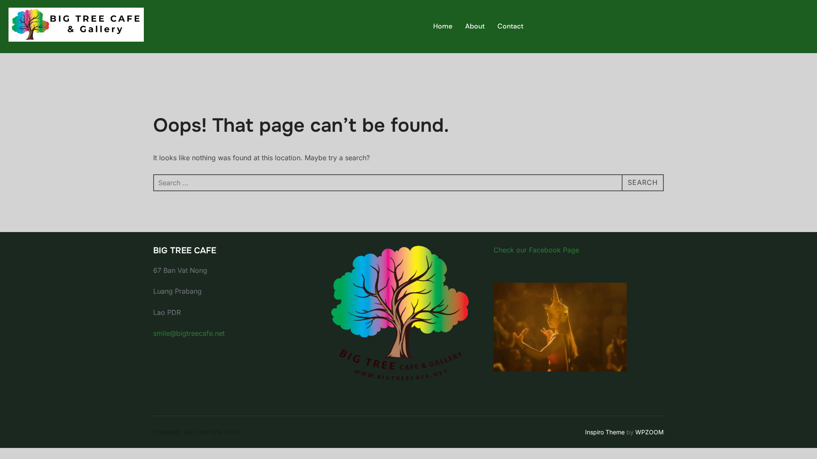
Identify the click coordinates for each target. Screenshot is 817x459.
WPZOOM (649, 432)
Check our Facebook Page (536, 250)
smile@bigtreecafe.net (189, 333)
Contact (510, 26)
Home (442, 26)
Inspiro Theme (605, 432)
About (475, 26)
